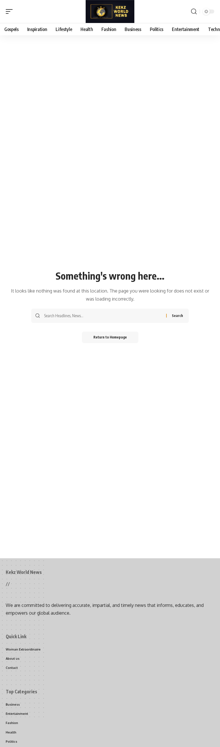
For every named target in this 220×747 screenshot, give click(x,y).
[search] (194, 11)
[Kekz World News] (110, 11)
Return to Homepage (110, 337)
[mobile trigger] (10, 11)
